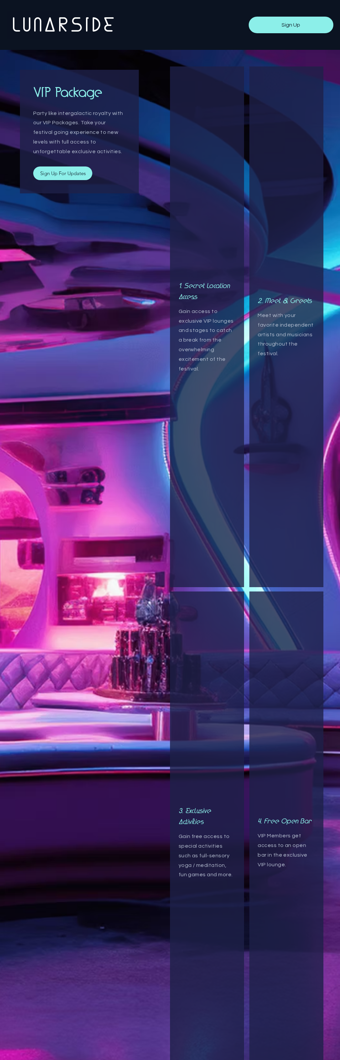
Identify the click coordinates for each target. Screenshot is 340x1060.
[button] (291, 25)
